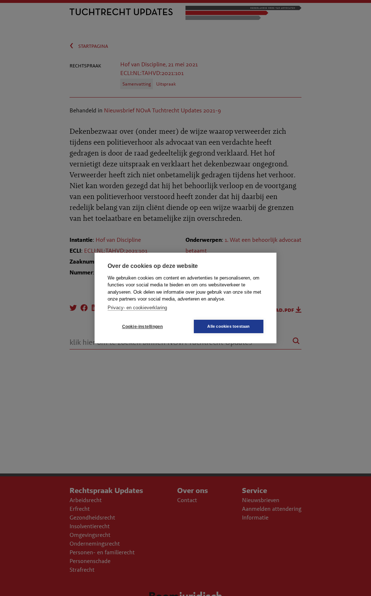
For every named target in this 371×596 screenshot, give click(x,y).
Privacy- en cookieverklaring (137, 307)
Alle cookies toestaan (228, 326)
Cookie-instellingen (142, 326)
